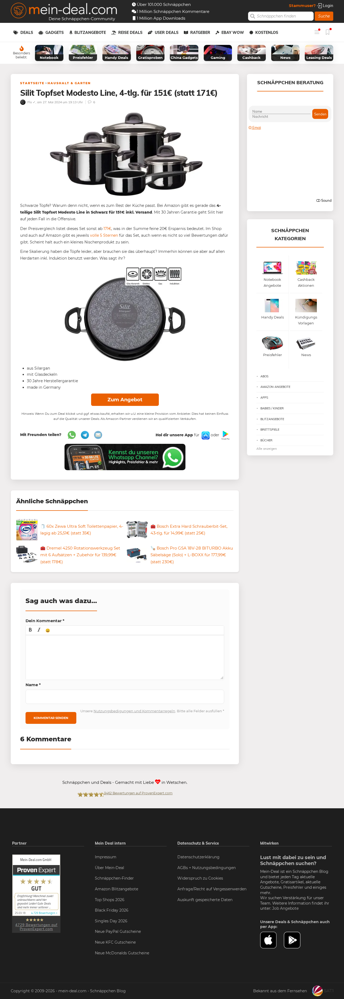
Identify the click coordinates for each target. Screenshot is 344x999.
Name (33, 684)
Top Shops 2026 (109, 899)
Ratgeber (200, 32)
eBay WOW (232, 32)
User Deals (166, 32)
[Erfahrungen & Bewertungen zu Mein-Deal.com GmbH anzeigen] (36, 893)
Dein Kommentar (45, 620)
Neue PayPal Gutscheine (118, 931)
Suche (324, 16)
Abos (264, 376)
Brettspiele (269, 429)
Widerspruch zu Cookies (200, 878)
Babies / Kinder (272, 408)
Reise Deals (130, 32)
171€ (107, 228)
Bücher (266, 440)
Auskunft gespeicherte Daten (204, 899)
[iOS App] (205, 435)
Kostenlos (266, 32)
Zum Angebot (125, 400)
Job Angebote (285, 908)
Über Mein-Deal (109, 867)
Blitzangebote (90, 32)
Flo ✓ (31, 102)
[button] (30, 630)
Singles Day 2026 (111, 921)
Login (327, 5)
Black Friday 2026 (111, 910)
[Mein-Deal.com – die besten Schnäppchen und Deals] (64, 11)
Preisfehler (293, 887)
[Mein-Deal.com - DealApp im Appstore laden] (272, 940)
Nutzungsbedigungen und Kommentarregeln (134, 711)
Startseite (32, 83)
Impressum (105, 857)
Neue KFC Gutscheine (115, 942)
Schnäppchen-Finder (114, 878)
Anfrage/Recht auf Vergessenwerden (211, 889)
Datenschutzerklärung (198, 857)
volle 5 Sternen (104, 235)
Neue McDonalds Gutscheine (122, 953)
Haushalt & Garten (69, 83)
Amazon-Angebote (275, 387)
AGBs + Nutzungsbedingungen (206, 867)
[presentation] (30, 630)
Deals (26, 32)
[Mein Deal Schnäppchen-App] (295, 940)
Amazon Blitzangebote (116, 889)
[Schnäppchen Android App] (225, 435)
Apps (264, 397)
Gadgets (54, 32)
